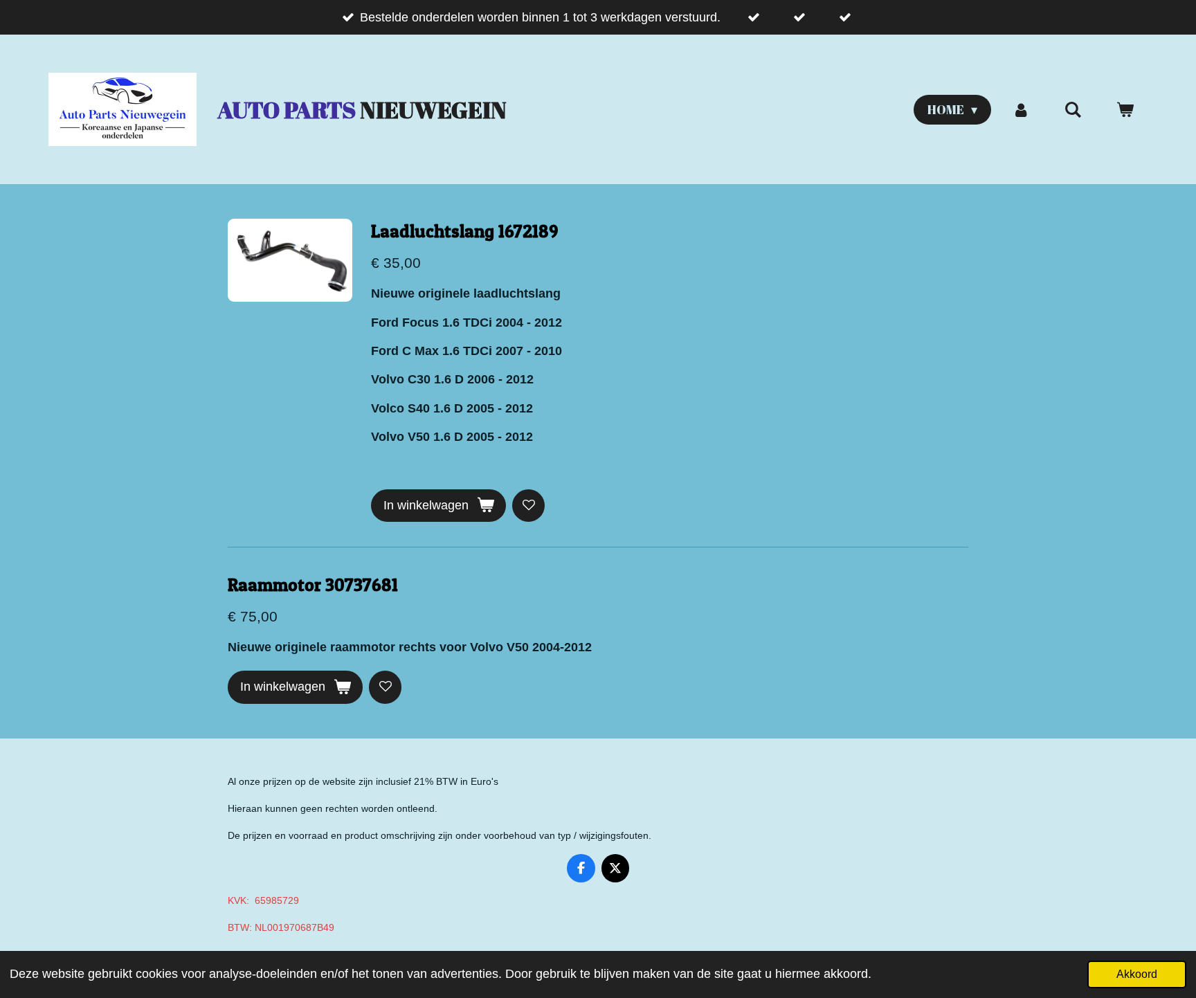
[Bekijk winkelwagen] (1125, 110)
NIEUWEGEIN (362, 109)
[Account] (1020, 110)
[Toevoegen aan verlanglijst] (528, 505)
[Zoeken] (1073, 110)
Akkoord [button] (1136, 974)
